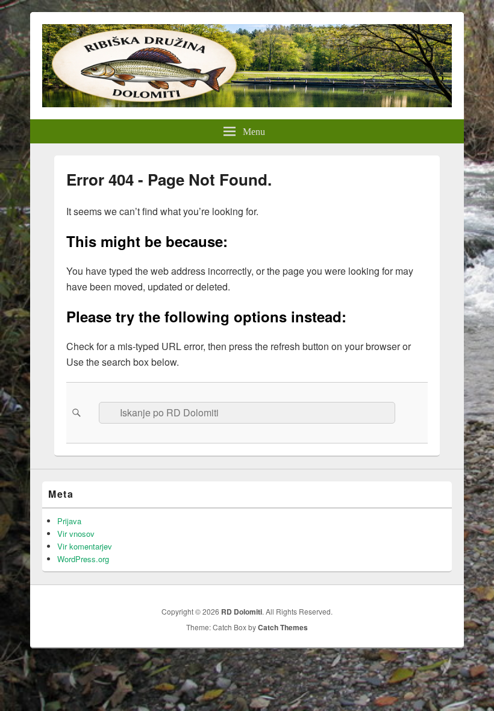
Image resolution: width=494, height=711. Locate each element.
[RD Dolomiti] (247, 103)
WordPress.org (83, 559)
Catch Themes (283, 627)
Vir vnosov (76, 533)
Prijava (69, 521)
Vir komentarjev (84, 546)
